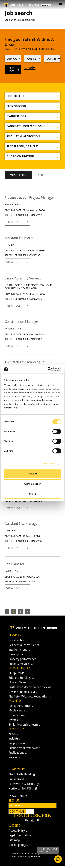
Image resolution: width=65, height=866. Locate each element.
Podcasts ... (16, 757)
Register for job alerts (22, 146)
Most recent (15, 95)
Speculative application (23, 136)
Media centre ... (18, 710)
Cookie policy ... (19, 845)
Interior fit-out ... (19, 649)
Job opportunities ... (21, 706)
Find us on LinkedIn (20, 156)
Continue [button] (22, 811)
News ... (13, 734)
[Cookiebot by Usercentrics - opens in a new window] (47, 369)
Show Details (48, 463)
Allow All (32, 473)
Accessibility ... (18, 830)
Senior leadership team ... (25, 724)
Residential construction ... (25, 645)
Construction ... (18, 640)
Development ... (19, 654)
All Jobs (29, 68)
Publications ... (18, 752)
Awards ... (15, 720)
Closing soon (16, 106)
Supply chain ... (18, 743)
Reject (32, 494)
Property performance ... (24, 659)
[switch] (56, 431)
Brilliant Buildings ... (21, 677)
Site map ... (16, 840)
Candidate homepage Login (25, 126)
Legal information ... (21, 835)
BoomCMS (36, 856)
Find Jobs (11, 69)
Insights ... (15, 738)
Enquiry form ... (18, 715)
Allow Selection (32, 483)
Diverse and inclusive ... (23, 692)
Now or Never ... (19, 682)
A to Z (41, 174)
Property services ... (21, 664)
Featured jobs (16, 116)
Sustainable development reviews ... (31, 687)
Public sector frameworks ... (26, 748)
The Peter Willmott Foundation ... (30, 696)
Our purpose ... (18, 673)
